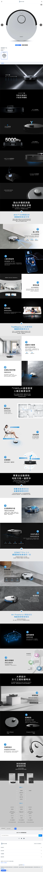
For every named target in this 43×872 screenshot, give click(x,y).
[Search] (41, 1)
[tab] (2, 63)
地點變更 (21, 864)
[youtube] (21, 838)
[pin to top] (41, 856)
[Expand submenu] (41, 847)
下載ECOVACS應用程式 (37, 843)
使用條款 (5, 862)
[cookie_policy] (7, 870)
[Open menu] (1, 1)
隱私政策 (2, 862)
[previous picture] (2, 25)
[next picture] (41, 25)
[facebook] (19, 838)
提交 (40, 835)
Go (15, 828)
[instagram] (24, 838)
